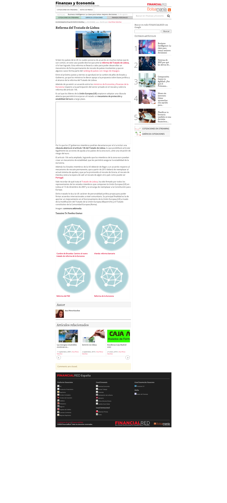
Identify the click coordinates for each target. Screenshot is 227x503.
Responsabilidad (77, 422)
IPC (60, 386)
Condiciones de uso (63, 422)
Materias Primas (103, 412)
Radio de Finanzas (142, 394)
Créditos (62, 401)
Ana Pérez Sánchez (115, 22)
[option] (68, 343)
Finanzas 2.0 (140, 386)
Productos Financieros (66, 389)
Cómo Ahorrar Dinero (104, 401)
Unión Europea (78, 22)
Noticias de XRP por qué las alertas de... (164, 62)
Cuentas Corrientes (65, 412)
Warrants (101, 398)
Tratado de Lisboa (90, 181)
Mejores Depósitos (65, 415)
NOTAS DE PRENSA (86, 10)
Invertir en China (64, 344)
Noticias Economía (103, 386)
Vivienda (101, 392)
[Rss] (169, 10)
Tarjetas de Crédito (65, 409)
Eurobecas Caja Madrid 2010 (91, 345)
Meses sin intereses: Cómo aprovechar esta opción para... (163, 99)
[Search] (168, 16)
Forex (100, 414)
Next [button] (128, 359)
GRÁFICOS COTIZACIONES (94, 18)
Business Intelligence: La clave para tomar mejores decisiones (164, 48)
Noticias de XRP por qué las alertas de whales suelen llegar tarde (94, 14)
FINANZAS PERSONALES (120, 18)
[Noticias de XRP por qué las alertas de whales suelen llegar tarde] (147, 63)
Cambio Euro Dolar (104, 404)
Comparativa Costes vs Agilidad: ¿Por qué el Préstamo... (164, 81)
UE (71, 22)
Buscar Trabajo (102, 389)
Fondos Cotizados (65, 395)
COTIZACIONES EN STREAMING (67, 10)
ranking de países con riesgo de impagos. (101, 71)
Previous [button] (59, 359)
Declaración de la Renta (105, 395)
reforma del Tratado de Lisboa (115, 62)
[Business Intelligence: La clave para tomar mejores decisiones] (147, 47)
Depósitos (62, 392)
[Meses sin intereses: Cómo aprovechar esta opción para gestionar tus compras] (147, 97)
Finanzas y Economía (75, 2)
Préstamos (62, 404)
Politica (66, 22)
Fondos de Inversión (65, 398)
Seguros (61, 406)
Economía (59, 22)
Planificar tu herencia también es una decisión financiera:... (164, 117)
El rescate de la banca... (116, 344)
